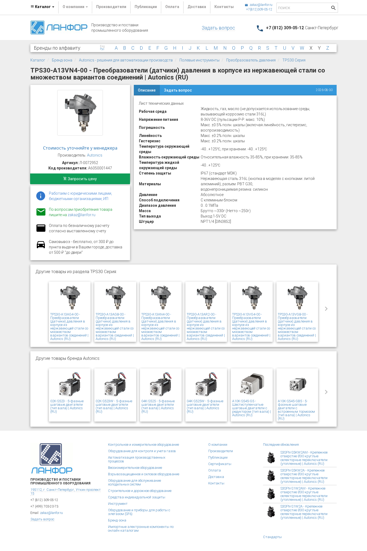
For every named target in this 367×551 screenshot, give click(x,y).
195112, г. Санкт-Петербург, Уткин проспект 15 (65, 491)
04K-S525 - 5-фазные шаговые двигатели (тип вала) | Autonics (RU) (158, 406)
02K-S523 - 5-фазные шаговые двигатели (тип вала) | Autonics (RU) (67, 406)
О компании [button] (74, 7)
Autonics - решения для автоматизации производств (126, 60)
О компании (217, 445)
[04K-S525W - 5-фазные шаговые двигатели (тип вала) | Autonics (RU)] (206, 384)
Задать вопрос (218, 28)
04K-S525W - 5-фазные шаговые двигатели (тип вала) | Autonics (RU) (205, 406)
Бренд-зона (62, 60)
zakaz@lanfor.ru (260, 5)
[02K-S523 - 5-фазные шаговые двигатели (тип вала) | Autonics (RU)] (69, 384)
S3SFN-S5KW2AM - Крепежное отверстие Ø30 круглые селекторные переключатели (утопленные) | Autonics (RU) (304, 458)
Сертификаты (219, 464)
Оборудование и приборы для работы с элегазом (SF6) (139, 512)
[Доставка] (40, 247)
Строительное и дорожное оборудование (139, 491)
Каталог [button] (43, 7)
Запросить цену (82, 179)
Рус (102, 49)
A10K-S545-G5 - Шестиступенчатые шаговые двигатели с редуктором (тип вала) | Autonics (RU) (251, 408)
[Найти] (333, 8)
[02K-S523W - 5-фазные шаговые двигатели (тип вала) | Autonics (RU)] (115, 384)
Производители (111, 7)
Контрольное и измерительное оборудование (143, 445)
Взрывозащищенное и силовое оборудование (143, 474)
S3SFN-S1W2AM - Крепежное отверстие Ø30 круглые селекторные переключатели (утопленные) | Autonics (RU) (304, 494)
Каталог (37, 60)
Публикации (146, 7)
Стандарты (272, 537)
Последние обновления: (281, 445)
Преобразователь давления (251, 60)
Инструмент (118, 504)
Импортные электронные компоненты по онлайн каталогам (141, 528)
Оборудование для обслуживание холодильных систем (134, 482)
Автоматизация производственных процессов (136, 459)
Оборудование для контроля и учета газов (142, 451)
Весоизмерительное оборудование (135, 468)
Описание (147, 90)
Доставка (197, 7)
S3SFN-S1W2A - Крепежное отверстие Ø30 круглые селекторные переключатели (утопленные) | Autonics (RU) (304, 512)
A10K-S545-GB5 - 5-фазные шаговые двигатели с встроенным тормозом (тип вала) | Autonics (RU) (296, 410)
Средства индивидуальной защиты (136, 497)
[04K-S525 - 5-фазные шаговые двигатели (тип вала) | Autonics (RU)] (160, 384)
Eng (102, 46)
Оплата (172, 7)
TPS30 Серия (293, 60)
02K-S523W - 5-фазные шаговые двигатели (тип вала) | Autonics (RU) (114, 406)
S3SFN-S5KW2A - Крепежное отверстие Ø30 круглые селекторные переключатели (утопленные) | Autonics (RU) (304, 476)
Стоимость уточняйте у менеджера (80, 148)
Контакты (224, 7)
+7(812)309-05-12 (259, 9)
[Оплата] (40, 231)
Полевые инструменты (199, 60)
